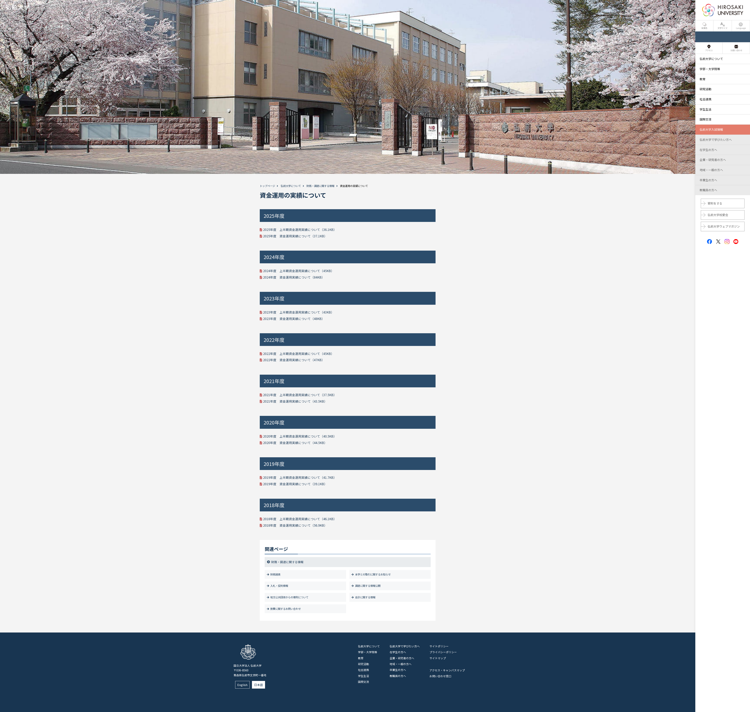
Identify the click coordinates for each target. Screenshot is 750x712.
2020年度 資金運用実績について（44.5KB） (295, 442)
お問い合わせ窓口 (440, 676)
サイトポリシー (439, 646)
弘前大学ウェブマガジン (724, 226)
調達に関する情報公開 (367, 586)
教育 (360, 658)
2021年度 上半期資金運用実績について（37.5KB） (300, 395)
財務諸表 (275, 574)
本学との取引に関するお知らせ (373, 574)
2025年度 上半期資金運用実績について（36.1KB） (300, 229)
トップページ (267, 186)
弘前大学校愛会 (718, 215)
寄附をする (715, 203)
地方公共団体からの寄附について (289, 597)
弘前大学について (291, 186)
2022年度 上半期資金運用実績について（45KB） (298, 353)
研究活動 (363, 664)
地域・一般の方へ (401, 664)
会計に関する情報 (365, 597)
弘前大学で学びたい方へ (405, 646)
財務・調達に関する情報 (320, 186)
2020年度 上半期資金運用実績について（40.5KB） (300, 436)
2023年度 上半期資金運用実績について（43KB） (298, 312)
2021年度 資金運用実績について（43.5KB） (295, 401)
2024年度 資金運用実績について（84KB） (294, 277)
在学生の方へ (398, 652)
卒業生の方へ (398, 670)
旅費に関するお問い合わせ (285, 609)
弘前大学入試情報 (711, 129)
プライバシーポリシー (443, 652)
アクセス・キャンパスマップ (447, 670)
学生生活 (363, 676)
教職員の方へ (398, 676)
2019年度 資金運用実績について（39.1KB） (295, 484)
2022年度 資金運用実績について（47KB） (294, 360)
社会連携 (363, 670)
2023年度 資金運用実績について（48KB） (294, 318)
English (242, 685)
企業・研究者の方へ (402, 658)
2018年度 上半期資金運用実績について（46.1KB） (300, 519)
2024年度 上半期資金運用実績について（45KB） (298, 271)
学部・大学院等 (367, 652)
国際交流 (363, 682)
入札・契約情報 (279, 586)
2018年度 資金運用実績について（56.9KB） (295, 525)
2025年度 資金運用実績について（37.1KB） (295, 236)
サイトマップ (437, 658)
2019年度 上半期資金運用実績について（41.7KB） (300, 477)
